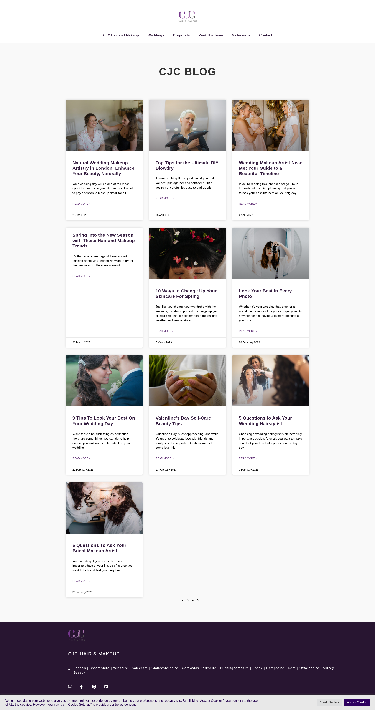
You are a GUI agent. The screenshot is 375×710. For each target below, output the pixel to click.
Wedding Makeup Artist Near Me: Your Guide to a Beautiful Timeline (270, 168)
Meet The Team (210, 35)
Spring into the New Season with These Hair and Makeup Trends (103, 240)
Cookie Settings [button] (330, 702)
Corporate (181, 35)
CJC (94, 654)
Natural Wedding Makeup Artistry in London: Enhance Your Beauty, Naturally (103, 168)
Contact (265, 35)
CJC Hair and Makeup (121, 35)
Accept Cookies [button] (357, 702)
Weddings (156, 35)
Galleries (239, 35)
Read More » (81, 203)
